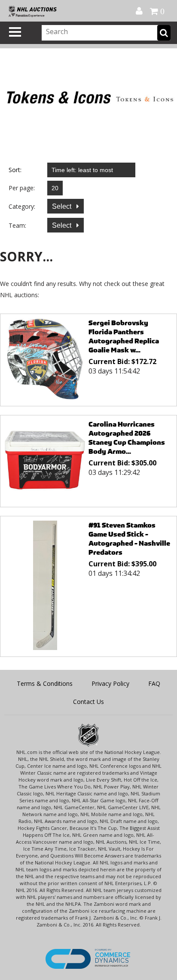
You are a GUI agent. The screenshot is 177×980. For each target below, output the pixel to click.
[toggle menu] (15, 32)
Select (62, 206)
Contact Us (88, 701)
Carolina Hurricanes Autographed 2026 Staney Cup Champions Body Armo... (126, 438)
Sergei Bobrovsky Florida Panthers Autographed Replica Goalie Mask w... (123, 336)
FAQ (154, 683)
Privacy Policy (110, 683)
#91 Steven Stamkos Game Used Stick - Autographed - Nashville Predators (129, 539)
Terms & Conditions (45, 683)
